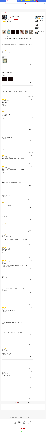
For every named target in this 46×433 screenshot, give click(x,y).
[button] (30, 3)
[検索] (25, 3)
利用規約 (30, 44)
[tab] (6, 12)
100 (28, 402)
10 (25, 402)
